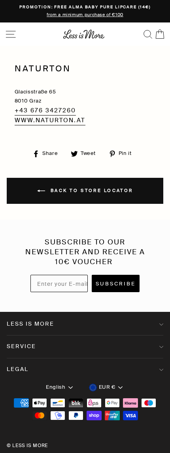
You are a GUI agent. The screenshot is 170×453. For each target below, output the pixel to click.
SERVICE (21, 346)
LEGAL (17, 369)
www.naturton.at (50, 120)
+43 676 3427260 (45, 110)
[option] (85, 11)
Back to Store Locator (90, 190)
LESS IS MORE (30, 323)
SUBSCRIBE (116, 283)
